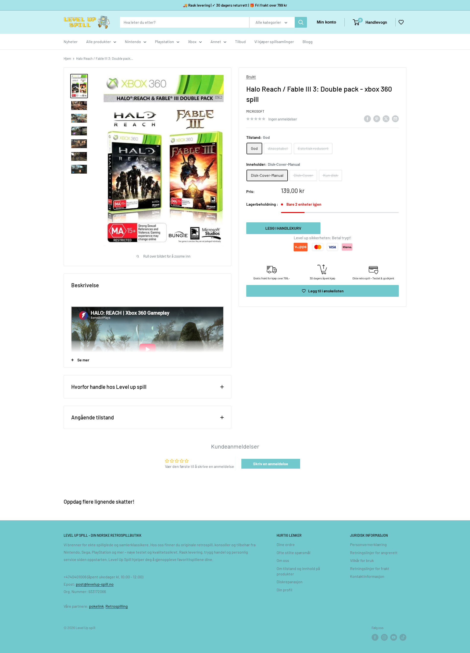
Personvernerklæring (368, 544)
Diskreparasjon (290, 581)
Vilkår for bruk (362, 560)
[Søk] (301, 22)
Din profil (284, 589)
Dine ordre (286, 544)
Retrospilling (117, 606)
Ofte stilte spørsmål (293, 552)
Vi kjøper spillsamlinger (274, 41)
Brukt (251, 76)
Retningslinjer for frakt (369, 568)
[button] (401, 22)
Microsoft (255, 111)
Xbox (192, 41)
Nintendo (133, 41)
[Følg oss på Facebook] (375, 637)
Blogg (308, 41)
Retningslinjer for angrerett (374, 552)
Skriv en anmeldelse (270, 463)
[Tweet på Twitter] (386, 118)
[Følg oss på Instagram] (384, 637)
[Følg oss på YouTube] (393, 637)
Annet (216, 41)
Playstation (164, 41)
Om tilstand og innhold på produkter (298, 571)
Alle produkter (98, 41)
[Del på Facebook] (367, 118)
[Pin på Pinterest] (376, 118)
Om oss (283, 560)
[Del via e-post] (395, 118)
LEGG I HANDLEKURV (283, 228)
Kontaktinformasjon (367, 576)
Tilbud (240, 41)
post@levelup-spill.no (95, 584)
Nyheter (71, 41)
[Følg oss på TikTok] (403, 637)
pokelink (96, 606)
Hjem (67, 58)
